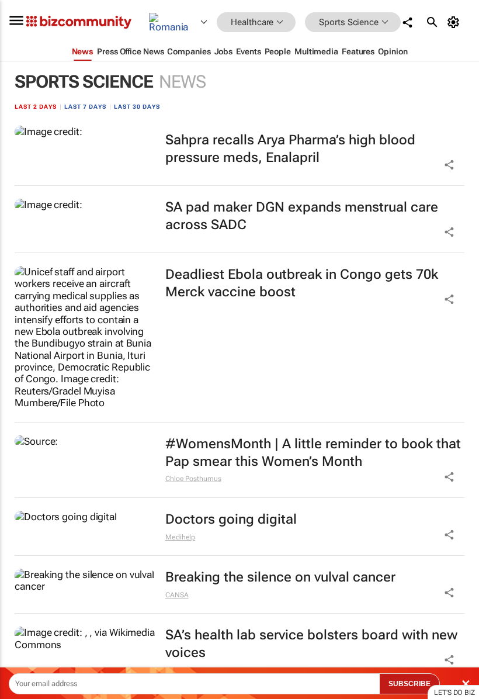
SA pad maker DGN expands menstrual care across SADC (301, 216)
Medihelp (180, 537)
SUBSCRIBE (409, 684)
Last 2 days (36, 106)
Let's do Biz (454, 692)
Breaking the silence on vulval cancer (280, 577)
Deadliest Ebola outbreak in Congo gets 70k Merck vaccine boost (301, 283)
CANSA (177, 595)
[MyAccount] (455, 22)
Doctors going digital (231, 519)
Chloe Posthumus (193, 479)
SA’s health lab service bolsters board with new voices (311, 643)
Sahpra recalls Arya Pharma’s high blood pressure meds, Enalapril (290, 148)
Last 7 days (85, 106)
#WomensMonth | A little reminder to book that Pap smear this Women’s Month (313, 452)
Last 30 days (137, 106)
